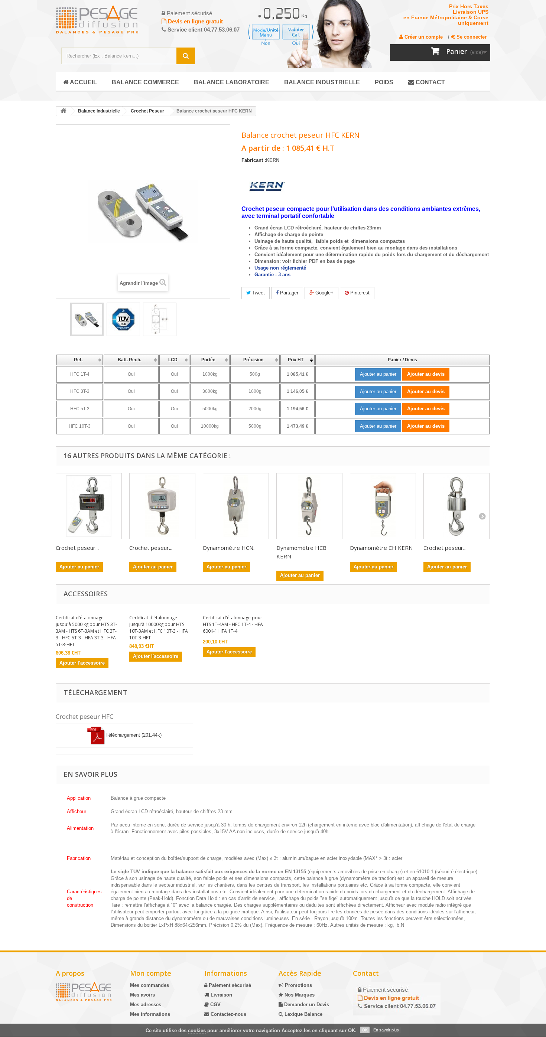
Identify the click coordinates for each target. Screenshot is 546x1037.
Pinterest (359, 293)
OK (365, 1030)
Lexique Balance (302, 1014)
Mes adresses (145, 1004)
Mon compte (150, 973)
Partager (288, 293)
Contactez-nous (227, 1014)
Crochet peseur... (77, 547)
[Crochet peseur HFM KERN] (89, 506)
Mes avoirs (142, 995)
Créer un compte (423, 37)
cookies (197, 1030)
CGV (215, 1004)
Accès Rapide (300, 973)
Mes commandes (149, 985)
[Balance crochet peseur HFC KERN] (87, 319)
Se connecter (471, 37)
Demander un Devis (306, 1004)
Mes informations (150, 1014)
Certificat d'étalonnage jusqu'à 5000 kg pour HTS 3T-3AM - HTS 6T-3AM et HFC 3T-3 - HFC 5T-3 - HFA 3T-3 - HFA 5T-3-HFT (86, 631)
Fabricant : (253, 160)
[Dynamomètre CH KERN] (383, 506)
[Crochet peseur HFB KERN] (162, 506)
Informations (225, 973)
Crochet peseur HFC (84, 716)
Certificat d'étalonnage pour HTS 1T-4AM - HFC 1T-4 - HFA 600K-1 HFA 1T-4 (233, 624)
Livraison (220, 995)
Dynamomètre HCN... (230, 547)
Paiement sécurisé (229, 985)
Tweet (258, 293)
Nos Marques (299, 995)
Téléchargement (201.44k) (133, 735)
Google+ (324, 293)
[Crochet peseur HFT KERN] (456, 506)
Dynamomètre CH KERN (381, 547)
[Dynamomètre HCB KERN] (309, 506)
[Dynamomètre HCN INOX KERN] (236, 506)
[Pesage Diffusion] (106, 19)
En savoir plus (386, 1030)
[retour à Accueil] (63, 111)
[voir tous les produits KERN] (267, 187)
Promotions (297, 985)
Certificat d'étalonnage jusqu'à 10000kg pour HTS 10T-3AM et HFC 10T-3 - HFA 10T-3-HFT (158, 627)
